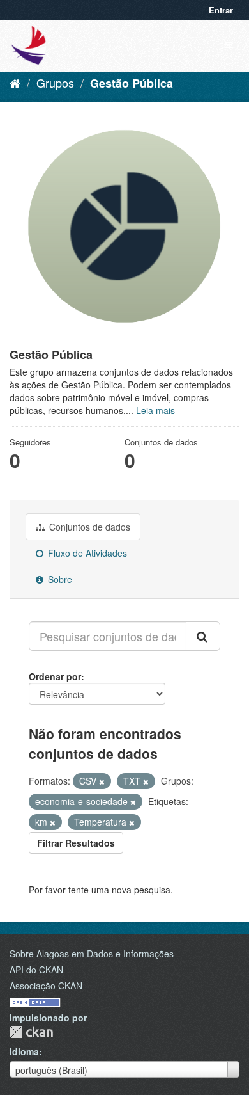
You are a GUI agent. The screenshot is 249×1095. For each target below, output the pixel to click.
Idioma (24, 1051)
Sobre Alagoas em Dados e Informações (92, 953)
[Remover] (102, 781)
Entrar (221, 10)
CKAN (31, 1032)
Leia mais (155, 410)
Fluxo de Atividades (86, 553)
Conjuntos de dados (88, 526)
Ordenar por (55, 676)
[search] (203, 636)
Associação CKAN (46, 985)
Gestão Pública (131, 83)
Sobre (58, 579)
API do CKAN (36, 969)
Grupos (55, 82)
